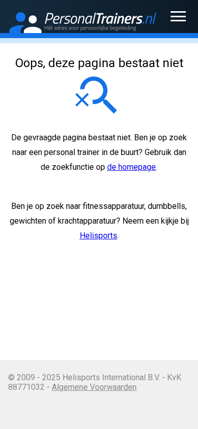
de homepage (131, 167)
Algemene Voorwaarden (94, 387)
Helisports (98, 235)
